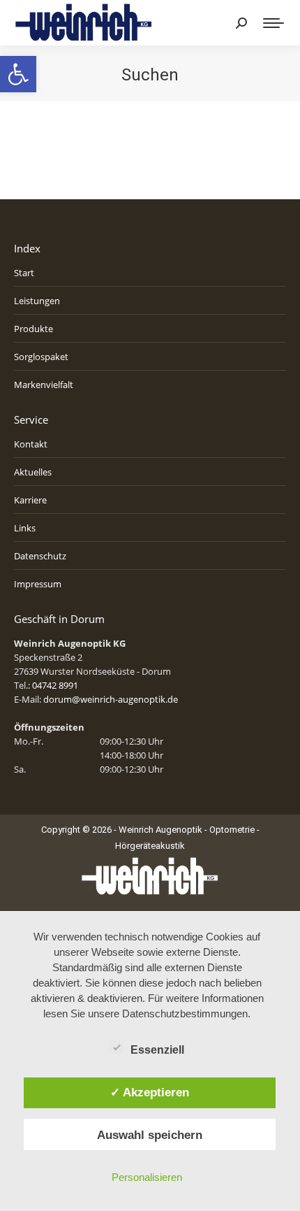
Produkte (33, 328)
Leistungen (37, 300)
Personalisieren (147, 1177)
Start (24, 272)
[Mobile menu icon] (273, 23)
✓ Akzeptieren (149, 1092)
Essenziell (157, 1050)
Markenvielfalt (43, 384)
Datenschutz (40, 556)
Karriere (30, 500)
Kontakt (30, 444)
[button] (18, 74)
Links (25, 528)
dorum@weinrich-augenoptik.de (110, 699)
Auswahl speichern (149, 1134)
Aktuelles (33, 472)
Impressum (37, 584)
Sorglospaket (41, 356)
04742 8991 (55, 685)
